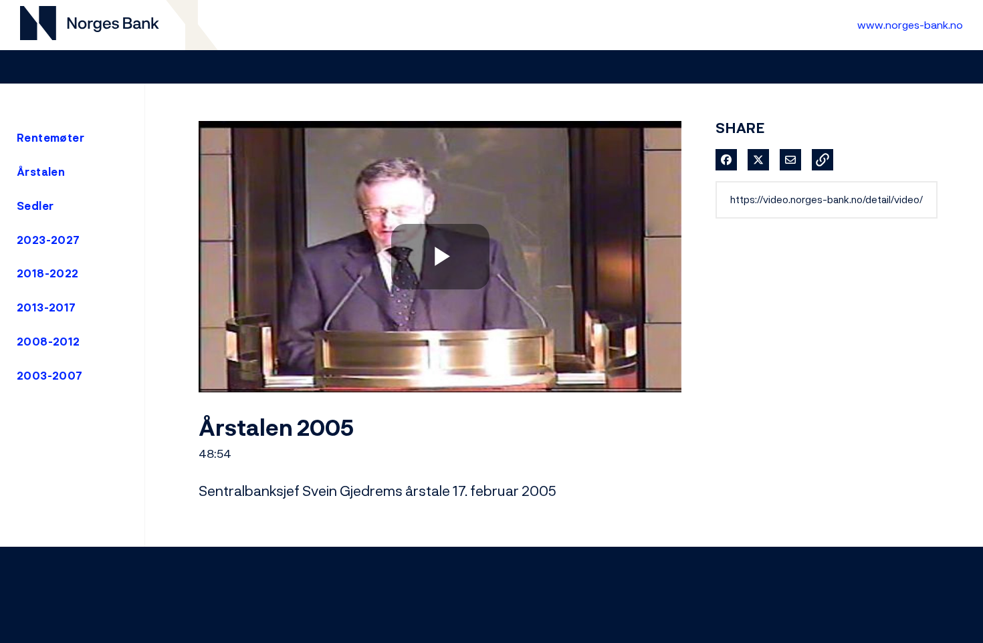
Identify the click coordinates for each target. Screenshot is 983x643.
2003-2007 (50, 376)
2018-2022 (48, 273)
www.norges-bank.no (910, 25)
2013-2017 (46, 307)
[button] (822, 159)
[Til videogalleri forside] (89, 25)
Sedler (35, 206)
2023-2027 (48, 240)
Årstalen (41, 172)
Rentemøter (50, 138)
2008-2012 (48, 342)
